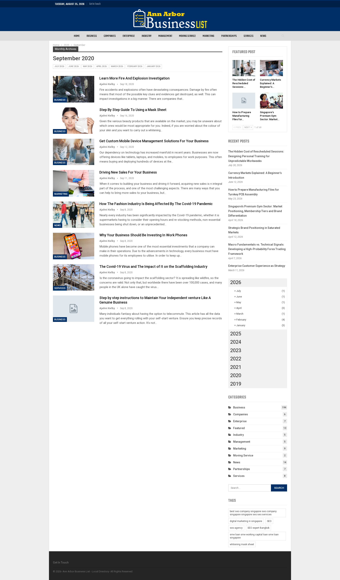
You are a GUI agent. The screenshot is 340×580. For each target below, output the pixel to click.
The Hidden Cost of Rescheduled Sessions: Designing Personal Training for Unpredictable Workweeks (256, 156)
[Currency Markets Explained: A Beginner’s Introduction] (271, 68)
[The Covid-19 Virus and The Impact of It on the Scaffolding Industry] (73, 277)
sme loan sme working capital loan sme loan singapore (254, 536)
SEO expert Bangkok (258, 527)
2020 (235, 375)
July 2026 (59, 66)
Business (92, 36)
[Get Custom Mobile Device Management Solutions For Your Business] (73, 152)
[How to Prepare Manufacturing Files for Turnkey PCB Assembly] (243, 101)
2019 (235, 384)
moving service (243, 455)
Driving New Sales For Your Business (128, 172)
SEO (269, 521)
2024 (235, 342)
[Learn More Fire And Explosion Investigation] (73, 89)
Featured (239, 428)
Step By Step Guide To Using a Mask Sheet (132, 110)
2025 (235, 334)
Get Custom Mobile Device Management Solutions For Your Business (154, 141)
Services (248, 36)
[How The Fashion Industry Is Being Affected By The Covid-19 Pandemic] (73, 214)
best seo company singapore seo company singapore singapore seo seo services (253, 513)
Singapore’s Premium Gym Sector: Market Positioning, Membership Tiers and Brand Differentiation (255, 211)
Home (77, 36)
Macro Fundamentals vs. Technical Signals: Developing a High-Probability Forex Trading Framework (257, 249)
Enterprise (129, 36)
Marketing (208, 36)
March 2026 (117, 66)
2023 (235, 350)
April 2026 (101, 66)
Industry (147, 36)
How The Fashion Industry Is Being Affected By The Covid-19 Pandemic (156, 204)
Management (165, 36)
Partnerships (229, 36)
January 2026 (153, 66)
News (263, 36)
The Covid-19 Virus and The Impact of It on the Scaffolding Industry (153, 266)
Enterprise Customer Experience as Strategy (256, 265)
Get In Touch (95, 4)
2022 (235, 359)
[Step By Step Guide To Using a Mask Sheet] (73, 120)
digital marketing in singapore (246, 521)
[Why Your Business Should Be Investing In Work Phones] (73, 246)
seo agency (236, 527)
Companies (110, 36)
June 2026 (73, 66)
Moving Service (187, 36)
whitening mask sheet (242, 544)
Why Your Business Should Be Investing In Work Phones (143, 235)
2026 (235, 282)
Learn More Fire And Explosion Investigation (134, 78)
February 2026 (134, 66)
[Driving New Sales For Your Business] (73, 183)
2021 (235, 367)
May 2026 (87, 66)
